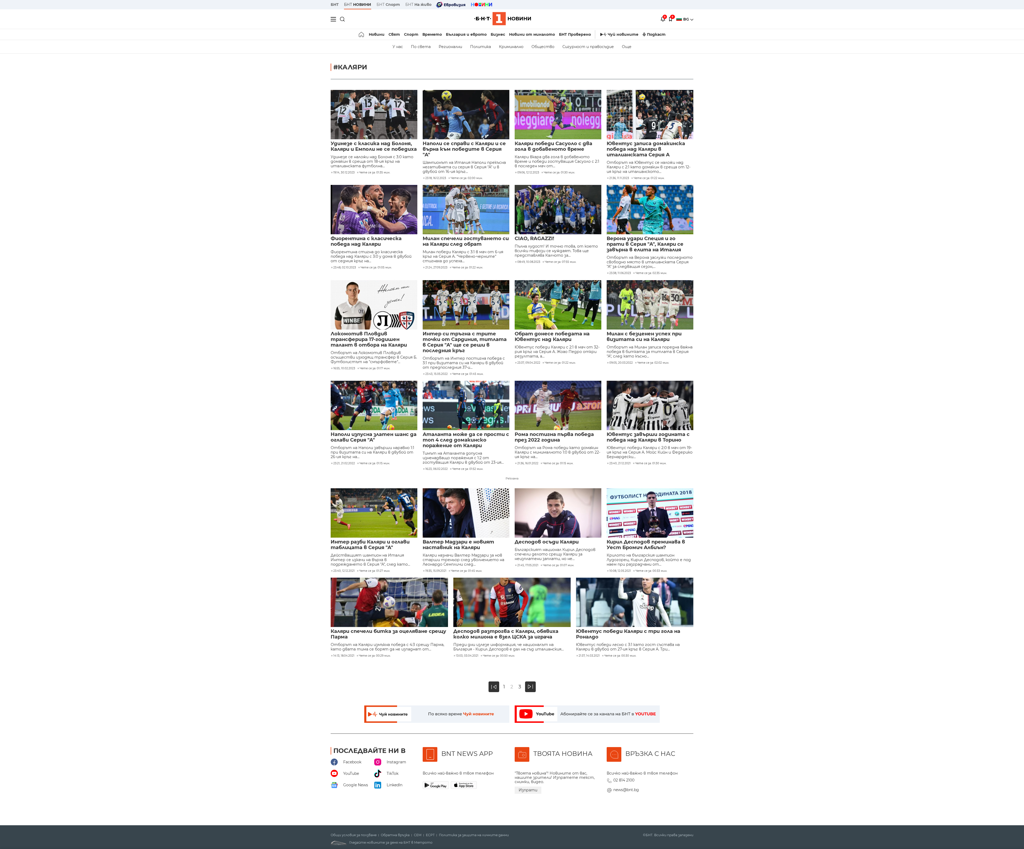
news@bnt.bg (626, 790)
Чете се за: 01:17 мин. (375, 368)
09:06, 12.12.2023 (528, 172)
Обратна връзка (395, 835)
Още (626, 46)
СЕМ (418, 835)
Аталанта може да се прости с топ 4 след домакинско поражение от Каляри (466, 440)
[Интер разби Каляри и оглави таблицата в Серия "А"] (374, 513)
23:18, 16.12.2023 (435, 178)
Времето (432, 34)
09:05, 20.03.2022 (621, 362)
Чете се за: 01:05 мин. (376, 267)
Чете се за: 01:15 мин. (374, 463)
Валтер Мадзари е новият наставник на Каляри (458, 544)
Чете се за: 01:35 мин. (374, 172)
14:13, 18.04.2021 (343, 655)
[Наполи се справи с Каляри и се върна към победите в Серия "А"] (466, 114)
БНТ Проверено (575, 34)
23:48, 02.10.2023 (344, 267)
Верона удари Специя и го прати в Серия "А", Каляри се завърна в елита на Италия (645, 244)
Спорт (411, 34)
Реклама (512, 478)
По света (421, 46)
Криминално (511, 46)
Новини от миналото (532, 34)
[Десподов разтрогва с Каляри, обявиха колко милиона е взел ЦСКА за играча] (512, 602)
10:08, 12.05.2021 (620, 571)
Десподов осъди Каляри (547, 542)
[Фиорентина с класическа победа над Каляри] (374, 209)
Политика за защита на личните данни (474, 835)
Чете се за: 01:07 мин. (558, 565)
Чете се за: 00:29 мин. (375, 655)
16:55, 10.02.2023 (344, 368)
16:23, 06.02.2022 (436, 469)
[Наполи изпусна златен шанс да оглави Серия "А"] (374, 405)
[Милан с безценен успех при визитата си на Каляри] (650, 305)
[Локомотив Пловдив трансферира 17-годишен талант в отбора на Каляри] (374, 305)
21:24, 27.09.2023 (436, 267)
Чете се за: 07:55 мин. (560, 262)
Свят (394, 34)
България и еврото (466, 34)
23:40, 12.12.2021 (344, 571)
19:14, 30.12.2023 (344, 172)
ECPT (430, 835)
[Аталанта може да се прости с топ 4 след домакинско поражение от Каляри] (466, 405)
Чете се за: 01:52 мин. (467, 469)
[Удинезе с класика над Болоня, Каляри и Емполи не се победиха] (374, 114)
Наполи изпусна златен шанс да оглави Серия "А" (374, 437)
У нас (398, 46)
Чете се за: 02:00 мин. (467, 178)
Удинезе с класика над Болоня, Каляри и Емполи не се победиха (374, 146)
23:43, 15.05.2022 (436, 374)
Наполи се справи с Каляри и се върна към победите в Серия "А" (464, 149)
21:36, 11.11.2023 (619, 178)
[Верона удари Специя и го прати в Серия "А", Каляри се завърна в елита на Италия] (650, 209)
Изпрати (528, 790)
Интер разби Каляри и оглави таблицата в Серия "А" (370, 544)
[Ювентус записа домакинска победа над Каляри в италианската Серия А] (650, 114)
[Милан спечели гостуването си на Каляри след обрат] (466, 209)
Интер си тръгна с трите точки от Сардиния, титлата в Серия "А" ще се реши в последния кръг (465, 342)
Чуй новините (623, 34)
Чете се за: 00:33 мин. (651, 571)
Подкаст (656, 34)
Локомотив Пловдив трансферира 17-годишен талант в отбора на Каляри (369, 339)
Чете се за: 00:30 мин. (620, 655)
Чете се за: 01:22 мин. (649, 178)
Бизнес (498, 34)
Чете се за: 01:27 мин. (374, 571)
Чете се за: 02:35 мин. (651, 273)
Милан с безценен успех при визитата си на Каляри (644, 336)
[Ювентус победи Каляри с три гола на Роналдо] (634, 602)
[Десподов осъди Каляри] (558, 513)
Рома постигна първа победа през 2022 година (554, 437)
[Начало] (362, 34)
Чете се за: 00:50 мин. (499, 655)
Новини (377, 34)
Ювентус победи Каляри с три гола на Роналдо (628, 634)
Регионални (450, 46)
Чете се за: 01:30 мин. (559, 172)
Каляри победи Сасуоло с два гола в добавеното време (553, 146)
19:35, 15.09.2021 (435, 571)
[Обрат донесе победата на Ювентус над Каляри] (558, 305)
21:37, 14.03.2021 (589, 655)
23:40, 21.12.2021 (620, 463)
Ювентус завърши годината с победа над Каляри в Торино (648, 437)
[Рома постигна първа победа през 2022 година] (558, 405)
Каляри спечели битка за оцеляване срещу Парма (388, 634)
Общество (542, 46)
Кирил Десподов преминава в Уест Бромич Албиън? (646, 544)
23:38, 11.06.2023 (620, 273)
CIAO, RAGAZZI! (534, 238)
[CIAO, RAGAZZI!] (558, 209)
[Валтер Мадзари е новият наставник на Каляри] (466, 513)
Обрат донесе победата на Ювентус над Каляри (552, 336)
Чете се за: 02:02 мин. (653, 362)
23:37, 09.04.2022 (528, 362)
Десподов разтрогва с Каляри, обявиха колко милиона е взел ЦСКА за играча (505, 634)
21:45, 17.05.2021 (527, 565)
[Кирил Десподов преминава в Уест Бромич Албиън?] (650, 513)
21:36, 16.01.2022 (527, 463)
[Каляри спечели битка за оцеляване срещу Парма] (389, 602)
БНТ (335, 4)
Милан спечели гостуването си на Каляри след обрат (466, 241)
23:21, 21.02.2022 (344, 463)
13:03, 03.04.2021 (467, 655)
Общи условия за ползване (354, 835)
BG (686, 19)
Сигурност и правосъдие (588, 46)
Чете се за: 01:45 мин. (467, 374)
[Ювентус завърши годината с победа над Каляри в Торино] (650, 405)
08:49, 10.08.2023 (528, 262)
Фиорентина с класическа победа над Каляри (366, 241)
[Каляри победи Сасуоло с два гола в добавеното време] (558, 114)
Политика (480, 46)
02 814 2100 (623, 780)
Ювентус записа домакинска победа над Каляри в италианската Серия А (646, 149)
